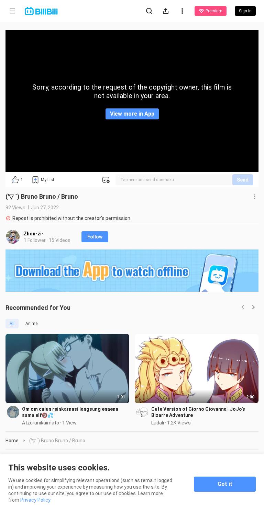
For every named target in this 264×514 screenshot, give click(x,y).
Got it (225, 484)
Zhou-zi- (34, 233)
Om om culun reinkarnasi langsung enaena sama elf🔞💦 (70, 412)
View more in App (132, 113)
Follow (94, 237)
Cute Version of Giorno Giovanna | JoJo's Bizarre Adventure (198, 412)
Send (243, 180)
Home (12, 440)
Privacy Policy (35, 500)
